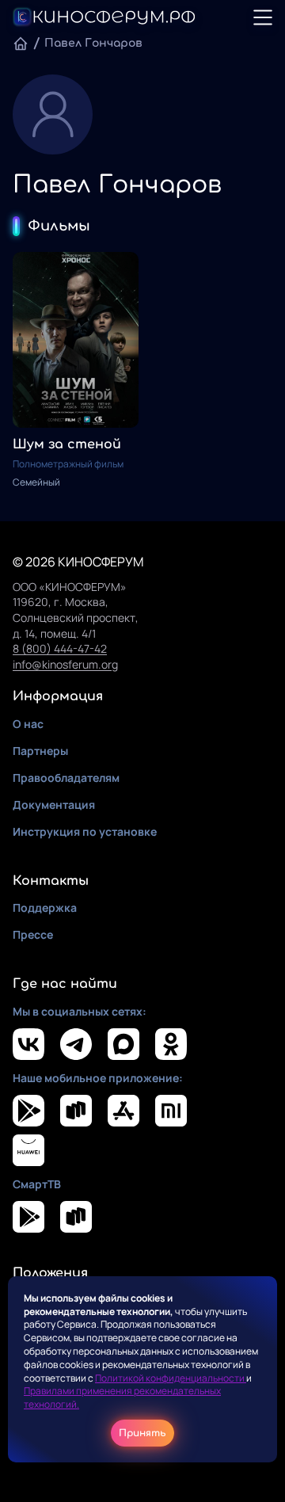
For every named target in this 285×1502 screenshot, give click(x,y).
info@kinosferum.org (65, 664)
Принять (142, 1433)
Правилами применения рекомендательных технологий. (122, 1397)
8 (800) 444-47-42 (60, 648)
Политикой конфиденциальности (170, 1378)
